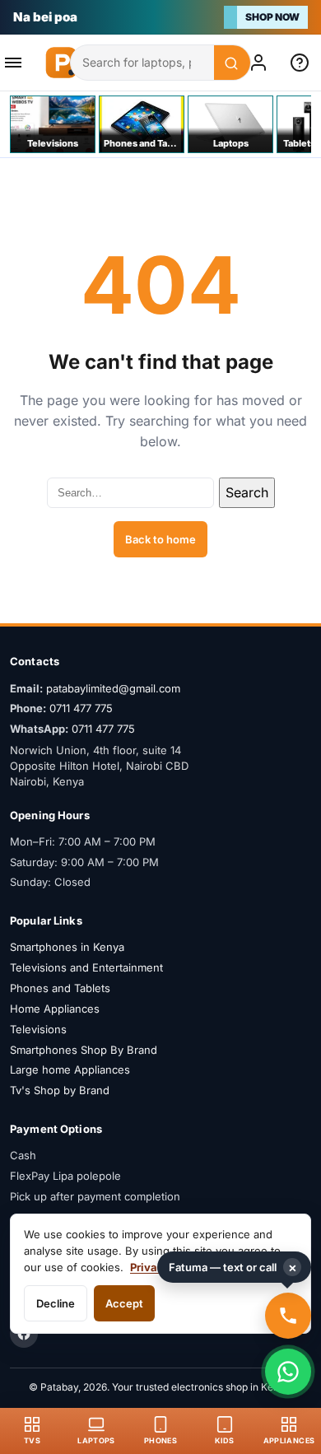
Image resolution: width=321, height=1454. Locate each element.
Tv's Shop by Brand (59, 1090)
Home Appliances (55, 1008)
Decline (55, 1303)
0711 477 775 (81, 708)
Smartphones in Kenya (67, 946)
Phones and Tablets (60, 988)
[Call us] (288, 1316)
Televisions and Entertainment (86, 967)
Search (247, 492)
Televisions (38, 1029)
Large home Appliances (70, 1069)
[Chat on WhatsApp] (288, 1372)
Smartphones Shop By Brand (83, 1049)
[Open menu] (18, 62)
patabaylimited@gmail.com (113, 688)
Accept (124, 1303)
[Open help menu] (303, 62)
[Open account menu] (262, 62)
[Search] (232, 63)
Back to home (160, 539)
